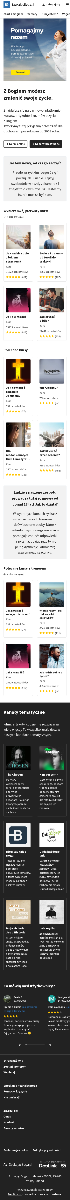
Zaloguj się (11, 1110)
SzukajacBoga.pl (38, 1190)
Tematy (32, 14)
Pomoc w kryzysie (15, 1091)
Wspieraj (9, 1072)
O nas (7, 1116)
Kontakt (9, 1122)
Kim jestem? (50, 14)
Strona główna (13, 1060)
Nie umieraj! (12, 1097)
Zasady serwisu (14, 1128)
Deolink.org (15, 1194)
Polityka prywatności (46, 1150)
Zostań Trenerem (15, 1066)
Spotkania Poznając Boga (20, 1085)
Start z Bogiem (13, 14)
